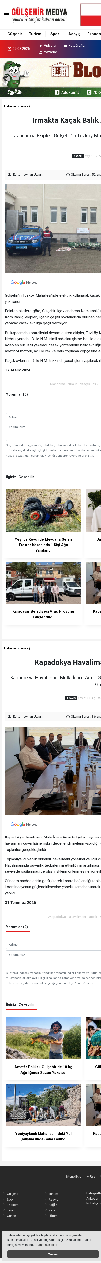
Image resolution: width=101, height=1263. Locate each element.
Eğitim (53, 1215)
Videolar (50, 45)
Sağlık (53, 1205)
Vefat (53, 1210)
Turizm (35, 34)
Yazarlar (50, 52)
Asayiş (74, 34)
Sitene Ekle (73, 1176)
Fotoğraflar (77, 45)
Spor (54, 34)
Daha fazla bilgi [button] (46, 1245)
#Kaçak (84, 384)
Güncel (11, 1215)
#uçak (92, 917)
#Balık (72, 384)
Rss (92, 1176)
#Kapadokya (57, 917)
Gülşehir (14, 34)
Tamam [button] (53, 1254)
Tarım (10, 1210)
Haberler (10, 106)
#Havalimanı (77, 917)
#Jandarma (57, 384)
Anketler (92, 1198)
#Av (95, 384)
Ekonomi (13, 1205)
